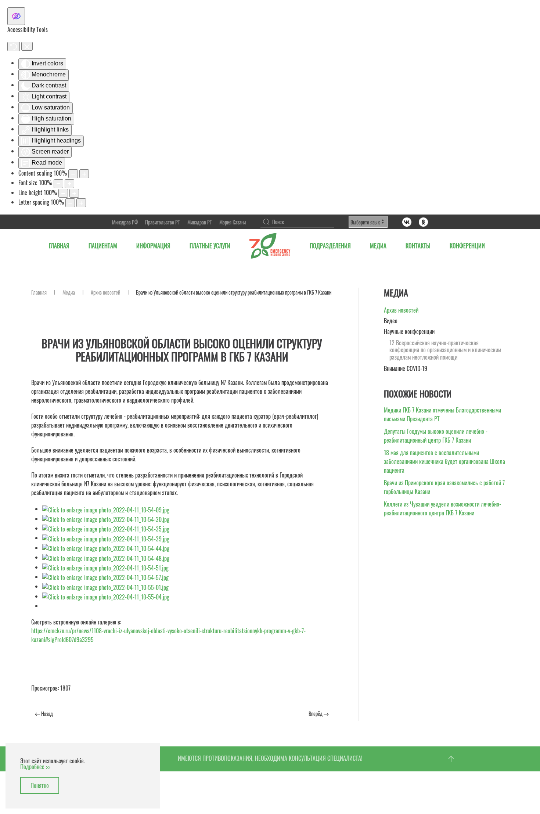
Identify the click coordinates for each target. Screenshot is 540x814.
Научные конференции (409, 331)
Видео (390, 320)
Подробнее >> (35, 766)
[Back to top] (451, 759)
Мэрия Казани (232, 222)
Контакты (418, 245)
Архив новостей (105, 292)
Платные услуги (210, 245)
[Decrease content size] (73, 173)
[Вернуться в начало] (270, 245)
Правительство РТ (162, 222)
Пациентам (103, 245)
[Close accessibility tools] (27, 46)
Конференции (467, 245)
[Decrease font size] (58, 183)
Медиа (378, 245)
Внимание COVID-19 (405, 368)
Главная (59, 245)
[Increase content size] (84, 173)
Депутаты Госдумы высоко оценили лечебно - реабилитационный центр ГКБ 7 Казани (435, 435)
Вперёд (316, 713)
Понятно (39, 785)
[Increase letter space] (81, 202)
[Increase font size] (69, 183)
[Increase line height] (74, 193)
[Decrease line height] (63, 193)
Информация (153, 245)
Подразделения (330, 245)
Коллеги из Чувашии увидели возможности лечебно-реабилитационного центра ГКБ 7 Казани (442, 508)
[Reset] (13, 46)
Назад (46, 713)
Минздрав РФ (125, 222)
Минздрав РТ (199, 222)
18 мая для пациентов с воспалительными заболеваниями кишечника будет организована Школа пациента (444, 461)
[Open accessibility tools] (16, 16)
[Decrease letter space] (70, 202)
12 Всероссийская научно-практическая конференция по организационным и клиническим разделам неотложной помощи (445, 350)
